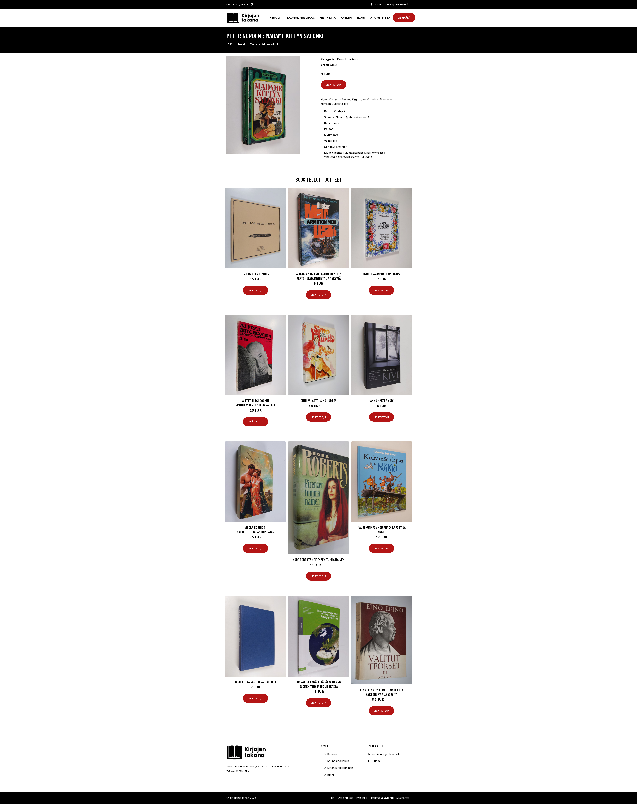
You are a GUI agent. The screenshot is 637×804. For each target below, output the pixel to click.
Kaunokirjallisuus (301, 17)
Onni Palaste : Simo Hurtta (318, 400)
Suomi (377, 4)
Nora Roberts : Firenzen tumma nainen (319, 559)
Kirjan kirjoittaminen (336, 17)
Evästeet (361, 798)
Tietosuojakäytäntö (381, 798)
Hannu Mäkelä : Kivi (381, 400)
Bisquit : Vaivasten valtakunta (255, 682)
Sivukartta (402, 798)
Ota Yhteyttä (380, 17)
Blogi (361, 17)
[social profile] (251, 4)
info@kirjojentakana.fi (396, 4)
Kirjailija (276, 17)
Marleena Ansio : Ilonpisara (381, 274)
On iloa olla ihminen (255, 274)
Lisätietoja (333, 84)
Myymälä (403, 17)
